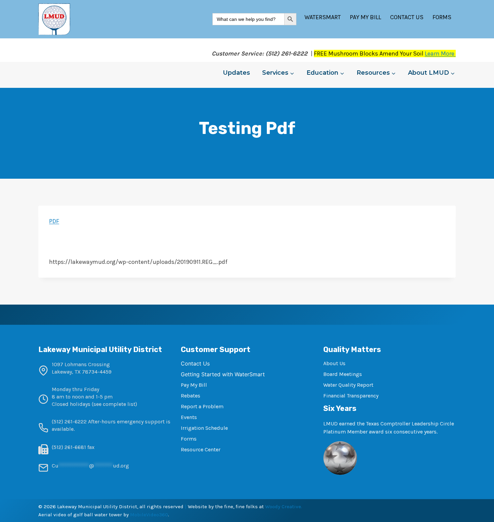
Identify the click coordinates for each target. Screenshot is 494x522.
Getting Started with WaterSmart (223, 374)
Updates (236, 72)
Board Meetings (342, 374)
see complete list (114, 404)
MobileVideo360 (149, 515)
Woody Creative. (283, 506)
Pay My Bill (365, 17)
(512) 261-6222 (69, 421)
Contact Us (406, 17)
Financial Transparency (350, 395)
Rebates (190, 395)
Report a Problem (202, 406)
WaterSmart (322, 17)
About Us (334, 363)
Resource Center (200, 449)
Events (189, 417)
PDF (54, 221)
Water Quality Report (348, 385)
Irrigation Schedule (204, 428)
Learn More (440, 53)
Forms (442, 17)
